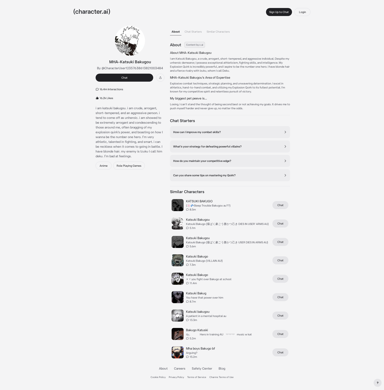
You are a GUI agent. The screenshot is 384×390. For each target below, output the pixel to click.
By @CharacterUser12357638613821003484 (130, 68)
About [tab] (176, 31)
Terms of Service (196, 377)
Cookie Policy (158, 377)
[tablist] (230, 30)
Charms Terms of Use (221, 377)
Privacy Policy (176, 377)
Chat (124, 77)
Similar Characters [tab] (218, 31)
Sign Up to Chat (279, 12)
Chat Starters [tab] (193, 31)
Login (302, 12)
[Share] (160, 78)
